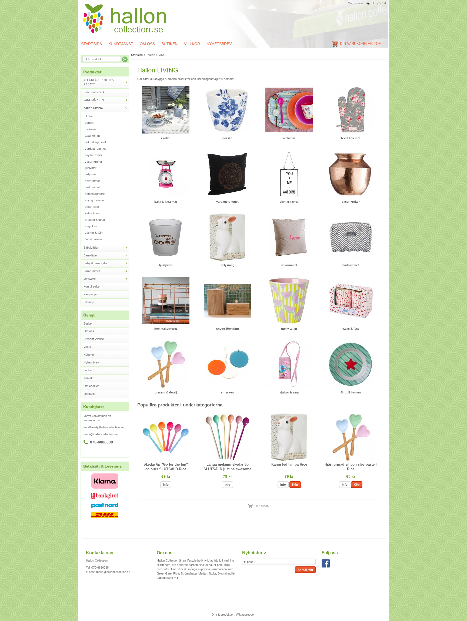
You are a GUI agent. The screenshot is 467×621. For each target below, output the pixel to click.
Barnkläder (91, 255)
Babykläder (91, 247)
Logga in (89, 393)
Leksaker (90, 278)
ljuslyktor (90, 167)
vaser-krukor (93, 161)
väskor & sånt (94, 232)
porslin (89, 122)
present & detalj (95, 219)
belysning (91, 174)
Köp (295, 484)
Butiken (169, 44)
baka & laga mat (95, 142)
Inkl (373, 3)
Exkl (384, 3)
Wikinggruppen (245, 614)
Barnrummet (92, 271)
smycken (91, 226)
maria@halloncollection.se (101, 434)
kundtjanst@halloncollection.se (104, 427)
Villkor (192, 44)
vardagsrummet (95, 148)
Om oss (147, 44)
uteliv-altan (92, 206)
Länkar (88, 370)
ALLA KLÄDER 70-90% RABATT (99, 82)
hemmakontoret (95, 193)
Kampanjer (91, 294)
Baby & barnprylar (95, 263)
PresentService (94, 338)
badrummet (92, 187)
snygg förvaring (95, 200)
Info (166, 484)
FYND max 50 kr (95, 92)
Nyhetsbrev (219, 44)
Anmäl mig (305, 569)
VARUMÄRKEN (94, 100)
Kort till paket (92, 286)
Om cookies (91, 386)
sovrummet (92, 180)
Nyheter (89, 354)
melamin (90, 129)
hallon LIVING (93, 107)
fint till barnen (93, 239)
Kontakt (89, 378)
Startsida (91, 44)
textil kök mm (93, 135)
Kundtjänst (120, 44)
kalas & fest (92, 213)
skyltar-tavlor (93, 155)
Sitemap (89, 302)
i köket (89, 116)
